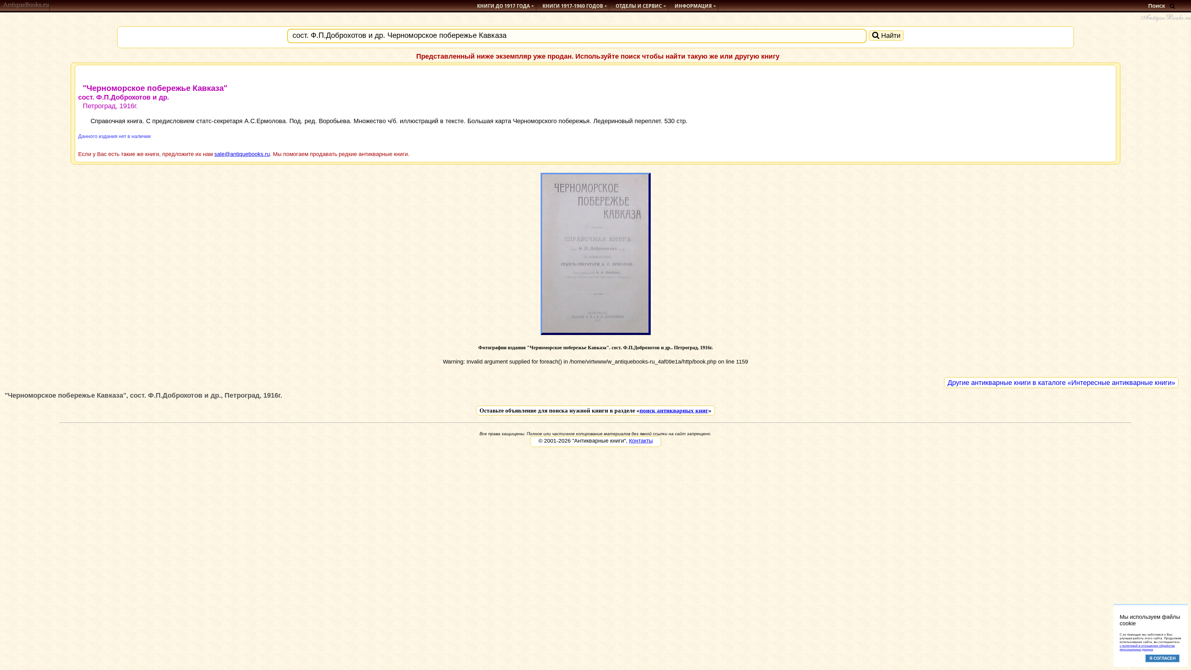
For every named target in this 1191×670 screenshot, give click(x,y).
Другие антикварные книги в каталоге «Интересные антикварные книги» (1061, 382)
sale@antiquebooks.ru (242, 154)
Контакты (641, 441)
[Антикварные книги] (26, 6)
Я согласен (1162, 658)
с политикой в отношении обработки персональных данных (1147, 647)
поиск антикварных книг (674, 410)
